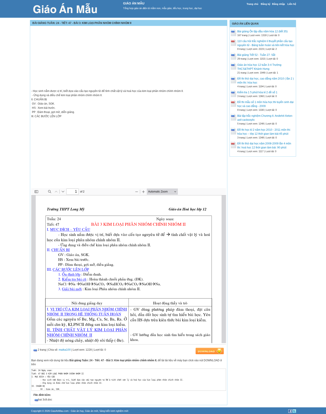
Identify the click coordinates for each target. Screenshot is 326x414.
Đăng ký (265, 4)
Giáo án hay (77, 411)
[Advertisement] (128, 58)
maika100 (65, 349)
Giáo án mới (91, 411)
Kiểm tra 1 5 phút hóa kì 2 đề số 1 (257, 92)
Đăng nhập (278, 4)
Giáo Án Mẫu (133, 3)
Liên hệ (291, 4)
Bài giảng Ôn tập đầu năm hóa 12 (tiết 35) (262, 31)
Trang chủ (252, 4)
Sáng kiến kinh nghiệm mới (113, 411)
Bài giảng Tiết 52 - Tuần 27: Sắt (256, 54)
